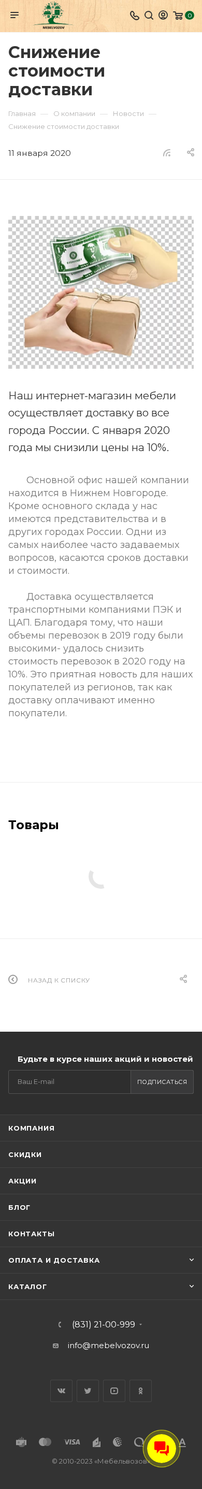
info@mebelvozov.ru (108, 1345)
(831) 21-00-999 (103, 1325)
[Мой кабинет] (163, 16)
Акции (22, 1181)
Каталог (27, 1286)
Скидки (25, 1154)
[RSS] (166, 152)
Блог (19, 1207)
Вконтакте (61, 1391)
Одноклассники (140, 1391)
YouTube (114, 1391)
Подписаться (162, 1082)
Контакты (31, 1234)
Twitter (88, 1391)
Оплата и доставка (54, 1260)
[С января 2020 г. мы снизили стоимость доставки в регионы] (101, 292)
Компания (31, 1128)
